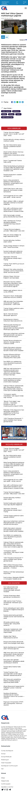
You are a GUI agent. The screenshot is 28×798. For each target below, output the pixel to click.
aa (7, 37)
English (24, 2)
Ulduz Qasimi (6, 111)
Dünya (3, 753)
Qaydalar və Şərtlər (7, 787)
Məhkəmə (16, 111)
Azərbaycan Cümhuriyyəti (9, 765)
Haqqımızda (5, 781)
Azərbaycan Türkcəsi (5, 2)
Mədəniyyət (5, 759)
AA (3, 37)
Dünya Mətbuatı (6, 756)
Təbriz (18, 114)
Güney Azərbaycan (7, 750)
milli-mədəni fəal (7, 117)
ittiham (11, 114)
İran (2, 768)
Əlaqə (3, 778)
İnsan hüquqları (6, 762)
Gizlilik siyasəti (5, 784)
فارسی (17, 2)
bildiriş (4, 114)
